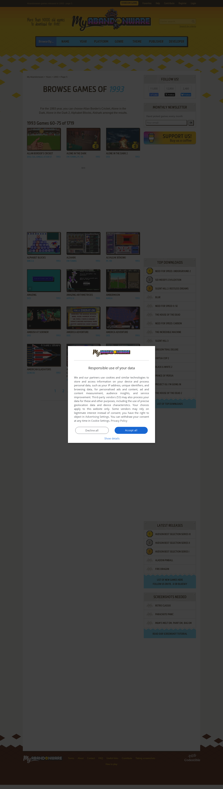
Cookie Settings (100, 420)
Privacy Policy (119, 420)
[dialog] (111, 394)
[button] (112, 438)
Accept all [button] (131, 430)
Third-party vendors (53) (106, 397)
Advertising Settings (97, 416)
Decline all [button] (91, 430)
